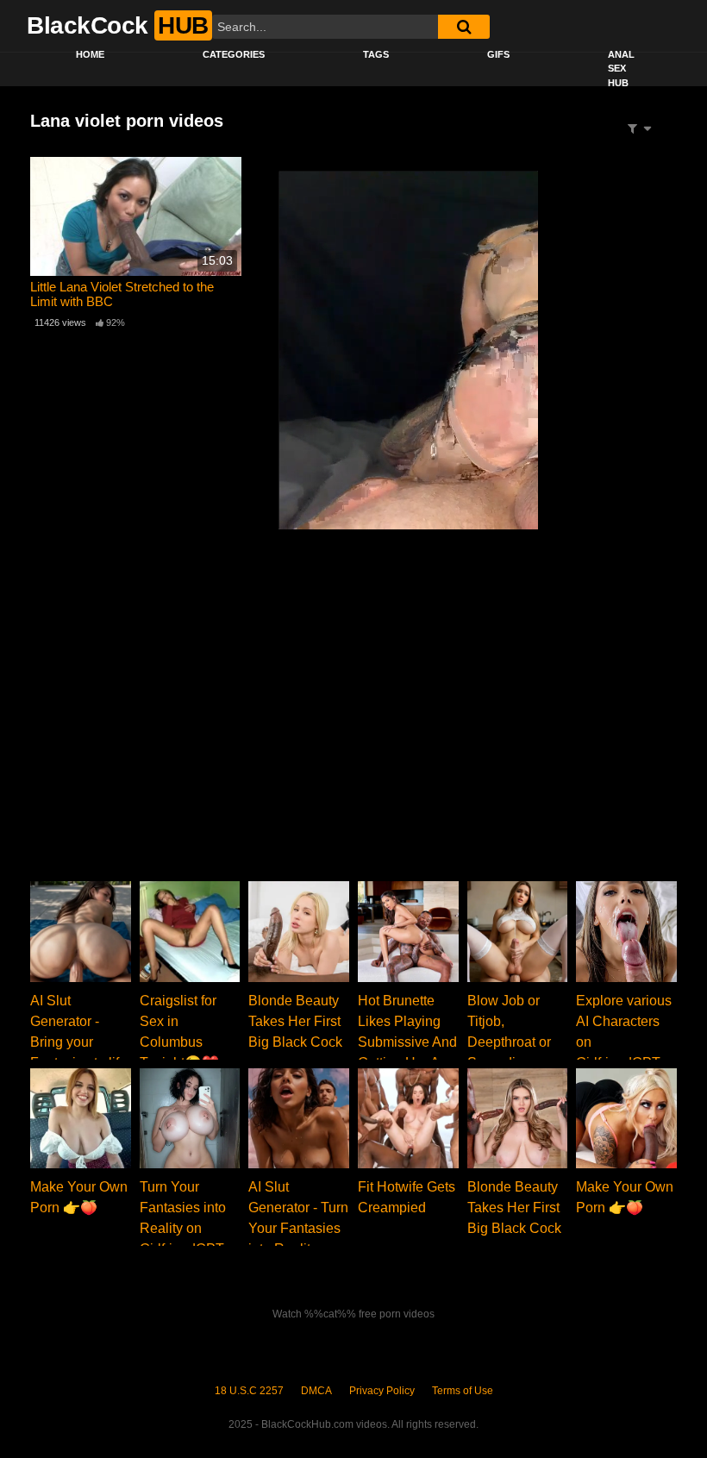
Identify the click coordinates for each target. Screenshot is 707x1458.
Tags (376, 54)
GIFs (498, 54)
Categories (234, 54)
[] (464, 27)
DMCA (316, 1391)
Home (90, 54)
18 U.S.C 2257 (249, 1391)
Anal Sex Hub (621, 68)
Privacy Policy (382, 1391)
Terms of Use (462, 1391)
